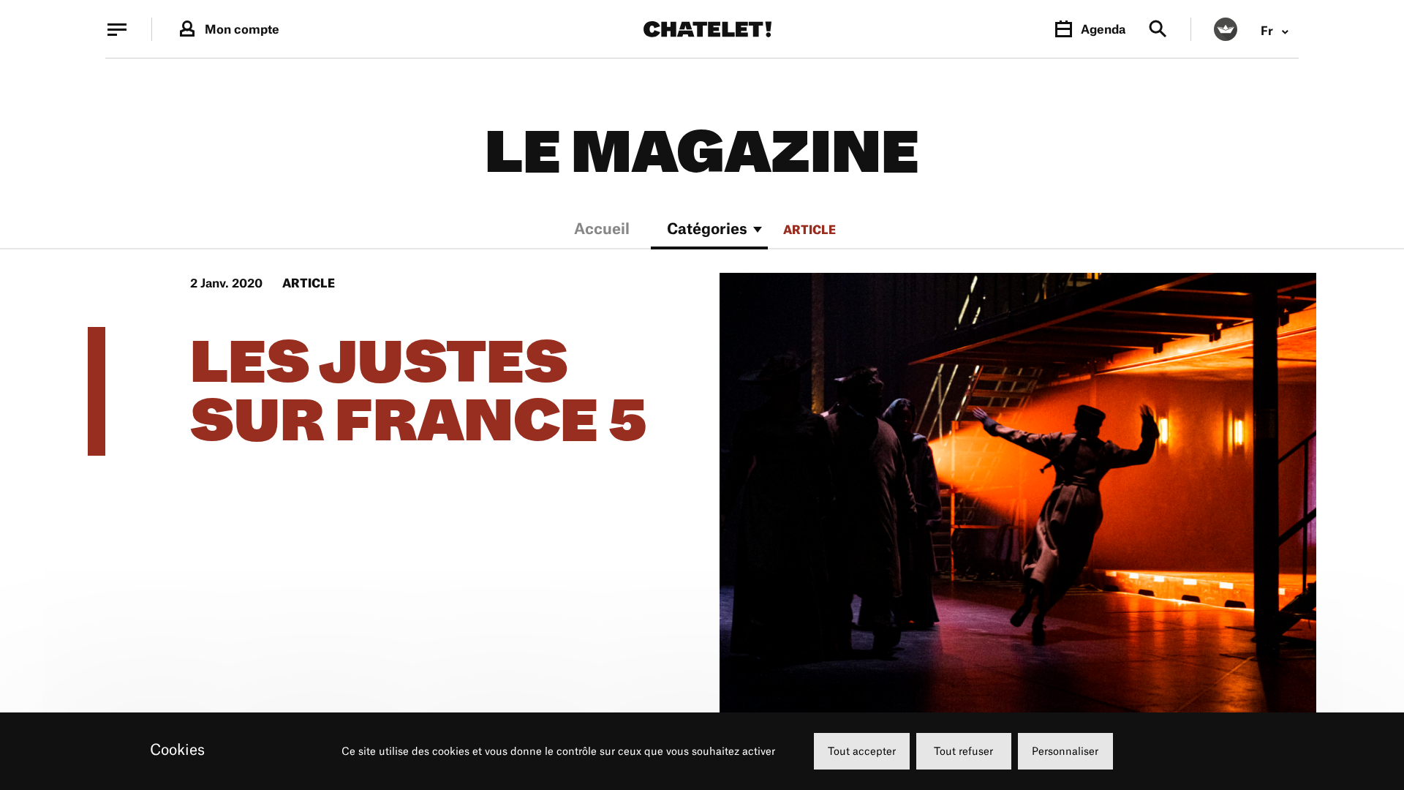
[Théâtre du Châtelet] (707, 29)
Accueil (602, 230)
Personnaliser (1065, 751)
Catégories (707, 230)
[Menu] (117, 29)
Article (809, 230)
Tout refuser (963, 751)
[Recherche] (1158, 29)
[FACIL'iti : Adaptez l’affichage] (1225, 29)
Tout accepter (862, 751)
